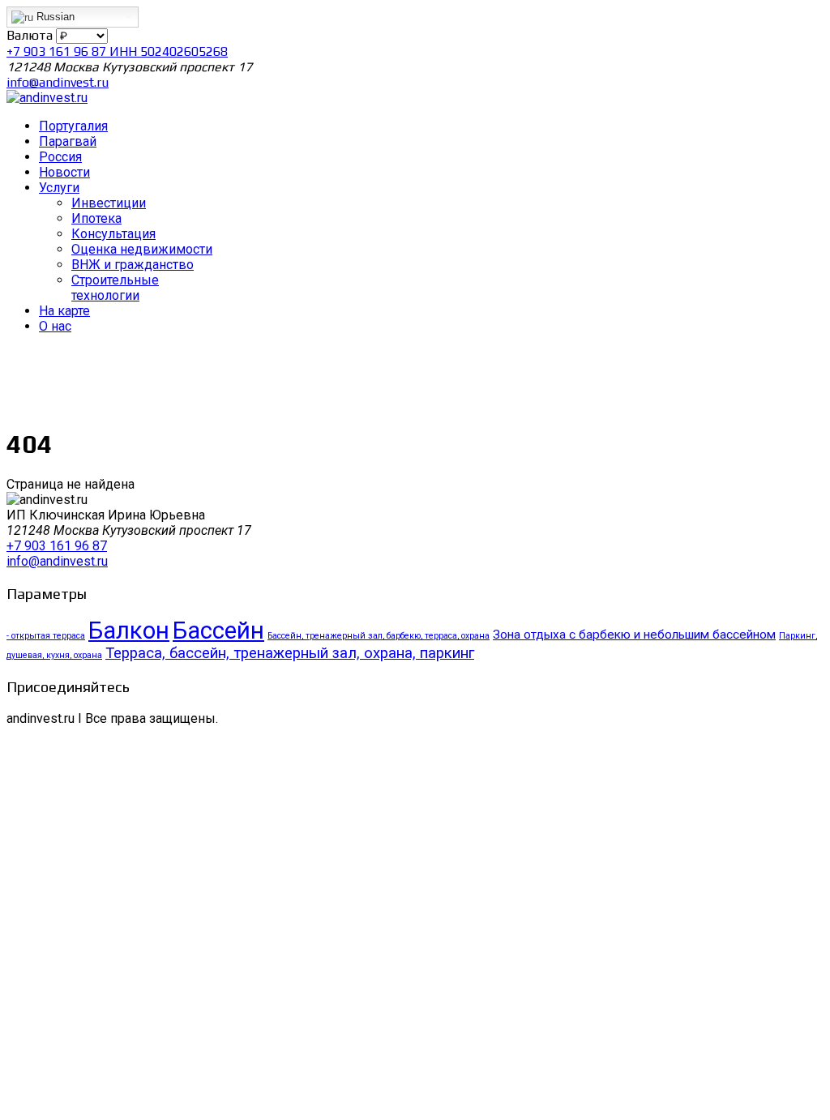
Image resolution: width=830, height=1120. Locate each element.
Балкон (128, 630)
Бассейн (218, 630)
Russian (54, 17)
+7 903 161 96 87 (56, 546)
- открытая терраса (45, 636)
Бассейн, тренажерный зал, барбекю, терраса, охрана (378, 636)
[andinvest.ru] (47, 97)
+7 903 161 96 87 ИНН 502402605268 (117, 51)
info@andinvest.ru (57, 82)
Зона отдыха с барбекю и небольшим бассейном (634, 634)
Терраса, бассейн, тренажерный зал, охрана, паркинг (289, 653)
